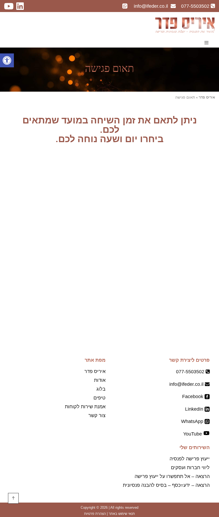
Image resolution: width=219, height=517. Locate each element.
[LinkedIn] (22, 7)
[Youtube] (10, 7)
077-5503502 (190, 371)
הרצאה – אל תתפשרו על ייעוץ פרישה (172, 476)
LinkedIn (195, 409)
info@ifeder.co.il (186, 384)
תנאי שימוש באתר (122, 514)
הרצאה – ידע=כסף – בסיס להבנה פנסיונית (166, 485)
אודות (99, 380)
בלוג (100, 389)
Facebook (193, 396)
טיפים (99, 398)
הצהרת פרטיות (95, 514)
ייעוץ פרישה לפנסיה (190, 458)
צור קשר (96, 415)
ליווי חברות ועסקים (190, 467)
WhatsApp (193, 421)
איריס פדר (94, 371)
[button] (7, 60)
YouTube (192, 434)
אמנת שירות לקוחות (85, 406)
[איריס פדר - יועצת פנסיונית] (185, 25)
